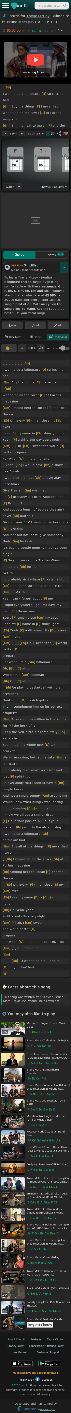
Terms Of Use (55, 1339)
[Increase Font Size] (41, 348)
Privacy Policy (15, 1345)
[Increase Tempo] (22, 133)
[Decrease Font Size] (22, 348)
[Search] (64, 6)
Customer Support (48, 1352)
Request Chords (40, 1325)
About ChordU (16, 1339)
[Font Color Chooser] (9, 348)
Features (36, 1339)
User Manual (19, 1352)
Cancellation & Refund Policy (46, 1345)
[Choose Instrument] (19, 187)
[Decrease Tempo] (5, 133)
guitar (10, 186)
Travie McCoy (38, 16)
